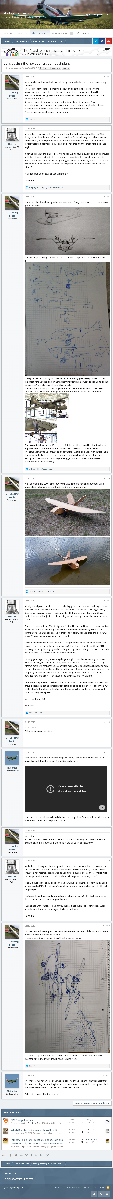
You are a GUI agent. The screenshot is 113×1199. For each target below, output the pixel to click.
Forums (40, 33)
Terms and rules (73, 1187)
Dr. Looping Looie (13, 68)
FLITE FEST (28, 1179)
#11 (108, 1075)
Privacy (86, 1187)
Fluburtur (12, 767)
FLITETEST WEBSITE (13, 1179)
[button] (48, 33)
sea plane (56, 68)
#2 (108, 128)
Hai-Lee (12, 144)
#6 (108, 722)
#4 (108, 478)
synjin (88, 1132)
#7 (108, 752)
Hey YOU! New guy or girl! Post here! (48, 1146)
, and (46, 187)
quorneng (90, 1122)
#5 (108, 601)
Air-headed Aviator (19, 1123)
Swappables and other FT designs (47, 1133)
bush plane (45, 68)
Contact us (58, 1187)
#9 (108, 860)
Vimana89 (15, 1146)
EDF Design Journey (22, 1120)
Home (10, 33)
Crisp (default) (12, 1187)
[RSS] (108, 1187)
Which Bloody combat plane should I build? (34, 1130)
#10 (108, 926)
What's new (62, 33)
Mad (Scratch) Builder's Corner (51, 1123)
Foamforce (15, 1133)
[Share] (104, 77)
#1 (108, 76)
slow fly (66, 68)
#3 (108, 197)
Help (94, 1187)
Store (24, 33)
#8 (108, 830)
